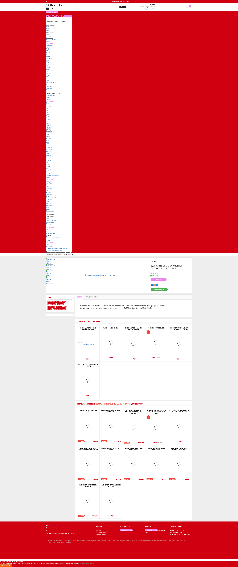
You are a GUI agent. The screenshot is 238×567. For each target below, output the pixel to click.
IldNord (48, 51)
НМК (47, 114)
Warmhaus (49, 88)
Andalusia (49, 205)
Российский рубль (151, 530)
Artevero (48, 192)
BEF (47, 54)
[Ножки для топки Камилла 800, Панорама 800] (133, 343)
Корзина (98, 530)
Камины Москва (52, 254)
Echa (47, 77)
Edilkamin (49, 133)
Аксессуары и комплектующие (56, 301)
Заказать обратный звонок (148, 10)
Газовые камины (51, 95)
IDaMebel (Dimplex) (51, 198)
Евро (146, 532)
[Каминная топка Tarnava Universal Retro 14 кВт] (179, 464)
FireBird (48, 47)
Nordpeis (48, 170)
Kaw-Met (48, 36)
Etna (47, 28)
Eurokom (48, 166)
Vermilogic (49, 246)
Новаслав (49, 147)
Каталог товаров (52, 12)
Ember (48, 164)
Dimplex (48, 196)
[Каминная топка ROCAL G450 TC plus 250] (110, 500)
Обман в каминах (159, 289)
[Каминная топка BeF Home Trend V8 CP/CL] (133, 464)
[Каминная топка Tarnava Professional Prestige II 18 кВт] (88, 464)
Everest (48, 67)
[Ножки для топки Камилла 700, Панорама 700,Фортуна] (179, 343)
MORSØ (48, 129)
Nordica (48, 146)
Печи (47, 97)
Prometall (49, 127)
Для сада (49, 224)
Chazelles (49, 86)
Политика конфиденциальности (56, 531)
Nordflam (49, 160)
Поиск (122, 7)
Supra (48, 153)
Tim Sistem (49, 149)
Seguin (48, 56)
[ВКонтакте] (152, 285)
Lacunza (48, 106)
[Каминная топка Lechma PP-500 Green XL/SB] (156, 464)
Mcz (47, 79)
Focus (47, 62)
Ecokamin (49, 90)
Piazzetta (49, 58)
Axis (47, 84)
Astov (47, 26)
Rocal (47, 75)
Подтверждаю (6, 565)
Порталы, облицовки (52, 175)
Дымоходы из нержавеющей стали (57, 248)
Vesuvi (48, 173)
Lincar (48, 142)
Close (47, 19)
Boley (47, 60)
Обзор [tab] (79, 297)
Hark (47, 134)
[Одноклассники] (154, 285)
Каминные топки (51, 82)
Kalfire (48, 53)
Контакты (127, 1)
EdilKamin (49, 200)
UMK (47, 244)
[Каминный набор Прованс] (110, 342)
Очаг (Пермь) (50, 222)
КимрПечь (49, 183)
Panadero (49, 105)
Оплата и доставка (117, 1)
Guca (47, 103)
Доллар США (162, 530)
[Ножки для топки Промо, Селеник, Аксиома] (88, 344)
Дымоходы (49, 239)
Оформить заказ (101, 532)
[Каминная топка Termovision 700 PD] (110, 464)
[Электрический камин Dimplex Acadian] (88, 380)
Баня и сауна (51, 304)
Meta (47, 30)
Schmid (48, 73)
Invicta (48, 136)
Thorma (48, 155)
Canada (48, 172)
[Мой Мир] (157, 285)
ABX (47, 110)
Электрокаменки (51, 220)
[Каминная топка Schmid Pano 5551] (88, 426)
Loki (47, 108)
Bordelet (48, 181)
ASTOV (48, 190)
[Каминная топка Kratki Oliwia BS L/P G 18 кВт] (110, 426)
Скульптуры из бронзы (53, 237)
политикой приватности (86, 563)
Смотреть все (50, 43)
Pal (47, 162)
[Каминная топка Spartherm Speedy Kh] (88, 500)
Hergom (48, 64)
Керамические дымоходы (54, 250)
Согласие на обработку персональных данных (60, 533)
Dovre (47, 168)
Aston (48, 116)
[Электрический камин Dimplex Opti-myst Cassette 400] (179, 426)
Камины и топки (51, 39)
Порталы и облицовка (59, 309)
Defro (47, 71)
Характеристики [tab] (92, 297)
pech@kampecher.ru (150, 8)
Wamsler (48, 157)
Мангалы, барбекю (52, 233)
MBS (47, 144)
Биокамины (49, 45)
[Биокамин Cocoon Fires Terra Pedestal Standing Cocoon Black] (156, 427)
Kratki (47, 34)
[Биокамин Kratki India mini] (156, 342)
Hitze (47, 66)
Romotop (49, 151)
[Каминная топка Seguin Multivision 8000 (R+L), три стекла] (133, 427)
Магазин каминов (126, 530)
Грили (48, 229)
